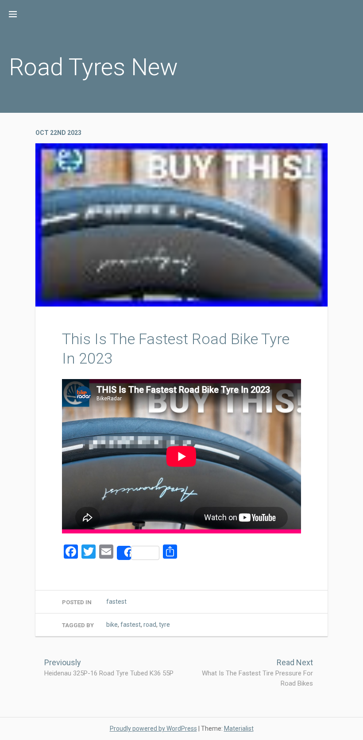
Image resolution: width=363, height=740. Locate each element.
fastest (116, 601)
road (149, 624)
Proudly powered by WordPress (153, 728)
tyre (164, 624)
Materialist (239, 728)
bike (112, 624)
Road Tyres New (93, 67)
